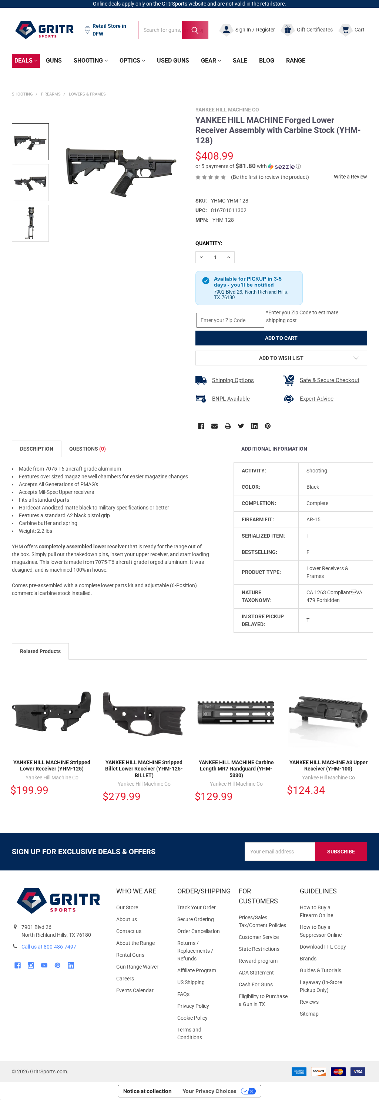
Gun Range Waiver (137, 967)
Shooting (88, 60)
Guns (54, 60)
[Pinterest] (268, 426)
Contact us (128, 931)
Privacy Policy (202, 1006)
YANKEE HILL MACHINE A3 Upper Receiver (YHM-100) (328, 765)
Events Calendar (135, 990)
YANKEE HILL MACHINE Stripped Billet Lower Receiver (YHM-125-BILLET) (144, 768)
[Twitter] (241, 426)
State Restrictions (259, 949)
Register (265, 30)
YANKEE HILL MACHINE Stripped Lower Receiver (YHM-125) (51, 765)
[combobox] (173, 30)
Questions (87, 449)
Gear (208, 60)
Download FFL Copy (323, 947)
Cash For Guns (256, 984)
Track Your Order (196, 907)
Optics (130, 60)
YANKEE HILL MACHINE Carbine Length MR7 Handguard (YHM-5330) (236, 768)
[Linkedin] (254, 426)
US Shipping (191, 982)
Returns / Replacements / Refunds (195, 951)
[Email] (214, 426)
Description (36, 449)
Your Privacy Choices (209, 1091)
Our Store (127, 907)
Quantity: (208, 243)
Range (295, 60)
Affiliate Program (196, 970)
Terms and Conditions (202, 1034)
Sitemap (309, 1014)
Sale (240, 60)
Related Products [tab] (40, 651)
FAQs (183, 994)
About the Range (135, 943)
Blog (266, 60)
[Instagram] (31, 965)
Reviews (309, 1002)
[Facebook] (201, 426)
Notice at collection (147, 1091)
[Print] (228, 426)
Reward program (258, 961)
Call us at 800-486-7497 (48, 947)
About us (126, 919)
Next (363, 652)
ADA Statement (256, 973)
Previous (348, 652)
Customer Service (259, 937)
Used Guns (173, 60)
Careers (125, 979)
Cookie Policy (202, 1018)
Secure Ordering (195, 919)
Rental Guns (130, 955)
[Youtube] (44, 965)
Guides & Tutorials (320, 970)
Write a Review (350, 177)
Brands (308, 959)
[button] (248, 166)
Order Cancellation (198, 931)
